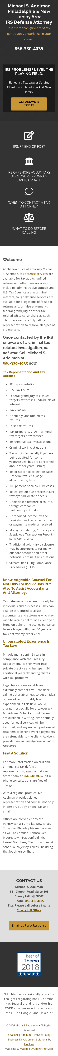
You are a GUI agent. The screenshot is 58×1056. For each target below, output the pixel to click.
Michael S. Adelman (27, 1025)
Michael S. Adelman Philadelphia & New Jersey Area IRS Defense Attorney (29, 22)
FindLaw (29, 1044)
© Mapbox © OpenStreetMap (35, 1049)
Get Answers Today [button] (29, 103)
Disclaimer (12, 1035)
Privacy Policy (42, 1035)
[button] (29, 54)
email (29, 771)
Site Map (26, 1035)
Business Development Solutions (28, 1039)
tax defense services (34, 274)
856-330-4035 (29, 49)
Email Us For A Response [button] (29, 925)
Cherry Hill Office (29, 910)
